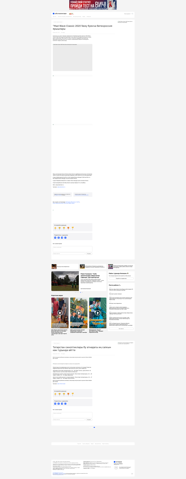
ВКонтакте (73, 202)
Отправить (89, 253)
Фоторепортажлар (77, 16)
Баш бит (54, 16)
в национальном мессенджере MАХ (81, 194)
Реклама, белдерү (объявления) (65, 16)
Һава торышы (57, 343)
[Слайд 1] (75, 292)
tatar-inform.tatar (61, 383)
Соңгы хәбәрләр (85, 443)
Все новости (121, 328)
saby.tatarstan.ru (61, 187)
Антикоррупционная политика (58, 472)
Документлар (98, 443)
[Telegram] (62, 238)
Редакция (89, 16)
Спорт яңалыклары (58, 21)
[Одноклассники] (59, 238)
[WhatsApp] (65, 238)
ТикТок (78, 202)
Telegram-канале (58, 194)
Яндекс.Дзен (71, 203)
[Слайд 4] (80, 292)
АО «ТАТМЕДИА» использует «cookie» (59, 473)
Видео (84, 16)
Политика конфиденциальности (58, 474)
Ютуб (54, 203)
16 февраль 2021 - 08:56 (56, 353)
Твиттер (66, 203)
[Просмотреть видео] (60, 313)
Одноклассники (59, 203)
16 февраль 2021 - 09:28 (56, 32)
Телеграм (68, 202)
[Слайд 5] (82, 292)
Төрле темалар (105, 443)
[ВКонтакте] (55, 238)
